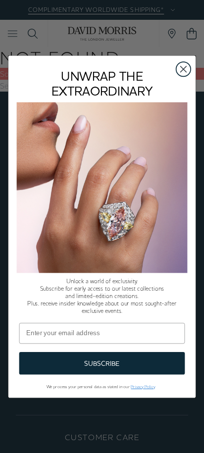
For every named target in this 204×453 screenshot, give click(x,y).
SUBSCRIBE (101, 363)
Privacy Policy (142, 386)
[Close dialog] (183, 69)
